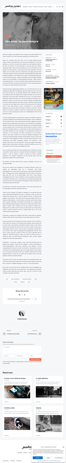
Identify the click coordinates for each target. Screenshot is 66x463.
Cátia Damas (22, 319)
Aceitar (37, 457)
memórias (22, 282)
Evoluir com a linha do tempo (15, 378)
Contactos (12, 460)
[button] (63, 447)
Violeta (38, 408)
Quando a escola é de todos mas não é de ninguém (52, 77)
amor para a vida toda (26, 279)
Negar (48, 457)
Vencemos (48, 71)
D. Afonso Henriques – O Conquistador (51, 60)
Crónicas (11, 36)
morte (29, 282)
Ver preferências (59, 457)
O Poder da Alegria (50, 83)
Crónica (15, 282)
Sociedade (19, 452)
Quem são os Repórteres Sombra (42, 460)
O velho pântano (42, 378)
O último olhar (9, 408)
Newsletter (18, 460)
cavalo (35, 279)
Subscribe (53, 156)
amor (7, 279)
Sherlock (48, 66)
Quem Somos (6, 460)
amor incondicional (15, 279)
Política (25, 452)
